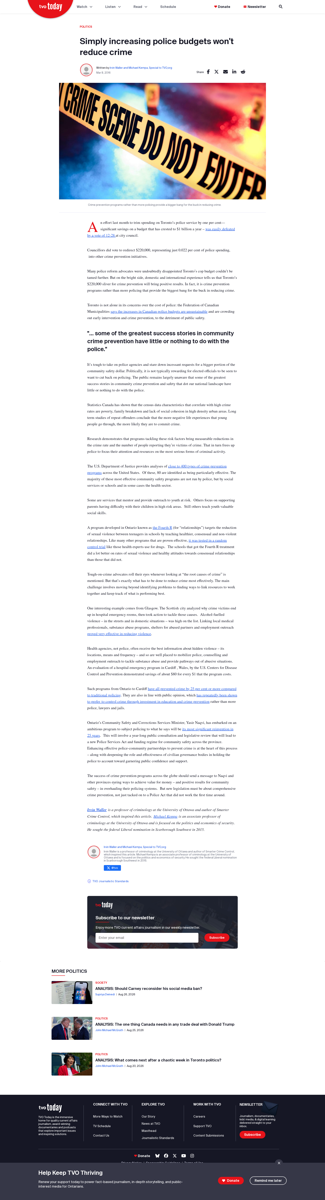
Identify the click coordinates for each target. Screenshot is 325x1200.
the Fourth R (162, 527)
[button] (50, 1108)
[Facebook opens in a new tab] (166, 1156)
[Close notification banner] (279, 1163)
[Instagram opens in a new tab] (192, 1156)
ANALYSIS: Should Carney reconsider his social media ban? (148, 988)
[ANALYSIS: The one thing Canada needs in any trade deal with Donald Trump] (72, 1028)
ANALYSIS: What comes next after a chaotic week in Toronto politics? (158, 1060)
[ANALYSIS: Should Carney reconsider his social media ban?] (72, 992)
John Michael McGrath (109, 1030)
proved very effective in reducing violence (119, 633)
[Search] (281, 7)
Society (101, 982)
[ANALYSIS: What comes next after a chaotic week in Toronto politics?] (72, 1064)
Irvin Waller (97, 809)
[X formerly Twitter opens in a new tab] (174, 1156)
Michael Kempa (165, 816)
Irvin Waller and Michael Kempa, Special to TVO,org (141, 67)
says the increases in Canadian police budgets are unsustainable (159, 311)
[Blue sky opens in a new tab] (157, 1156)
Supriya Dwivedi (105, 994)
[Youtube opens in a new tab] (183, 1156)
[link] (208, 72)
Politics (86, 26)
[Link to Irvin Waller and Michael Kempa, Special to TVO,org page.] (86, 70)
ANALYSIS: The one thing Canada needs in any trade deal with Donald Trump (164, 1024)
